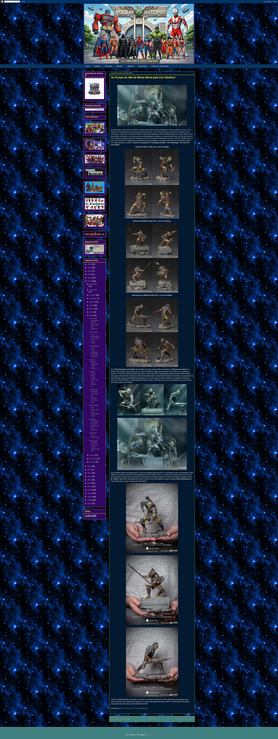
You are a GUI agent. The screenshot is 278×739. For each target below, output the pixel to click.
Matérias (130, 66)
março (92, 455)
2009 (90, 500)
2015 (90, 480)
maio (92, 312)
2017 (90, 473)
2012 (90, 490)
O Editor (97, 66)
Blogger (149, 735)
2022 (90, 278)
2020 (90, 466)
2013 (90, 486)
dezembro (93, 284)
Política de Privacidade (159, 66)
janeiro (92, 462)
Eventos (120, 66)
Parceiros (108, 66)
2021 (90, 281)
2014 (90, 483)
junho (92, 309)
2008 (90, 503)
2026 (90, 264)
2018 (90, 470)
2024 (90, 271)
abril (91, 315)
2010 (90, 497)
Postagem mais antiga (184, 719)
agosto (92, 302)
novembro (93, 290)
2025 (90, 268)
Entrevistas (142, 66)
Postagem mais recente (120, 719)
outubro (93, 295)
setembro (93, 298)
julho (92, 305)
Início (88, 66)
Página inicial (152, 719)
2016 (90, 476)
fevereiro (93, 459)
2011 (90, 493)
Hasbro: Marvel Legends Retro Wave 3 (93, 364)
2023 (90, 274)
